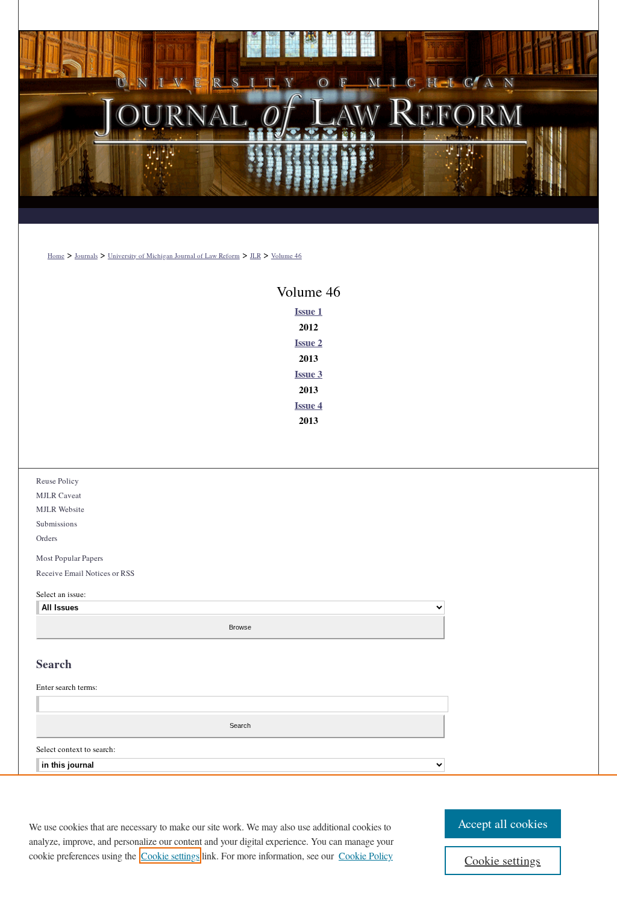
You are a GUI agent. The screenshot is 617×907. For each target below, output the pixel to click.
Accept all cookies (503, 823)
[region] (308, 840)
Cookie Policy (366, 855)
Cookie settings (170, 855)
